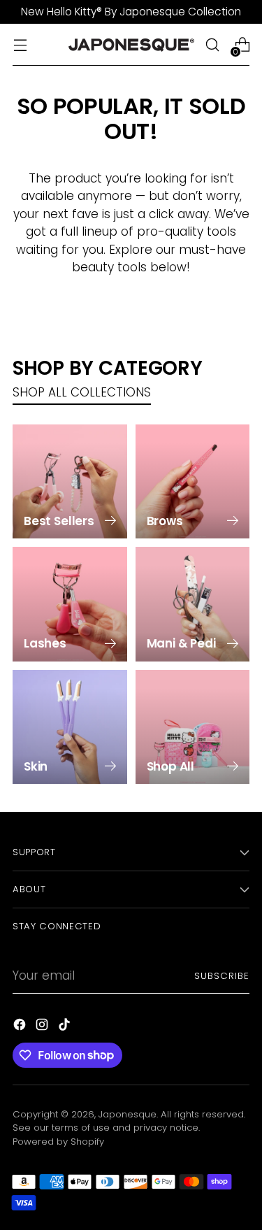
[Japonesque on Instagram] (43, 1027)
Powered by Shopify (58, 1141)
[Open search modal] (212, 45)
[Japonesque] (131, 45)
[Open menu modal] (20, 45)
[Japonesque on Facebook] (21, 1027)
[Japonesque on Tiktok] (65, 1027)
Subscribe (221, 975)
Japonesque (128, 1114)
